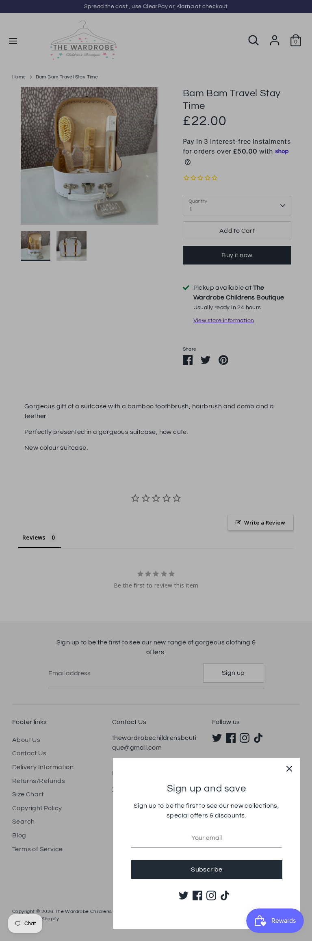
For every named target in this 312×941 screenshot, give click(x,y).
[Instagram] (211, 895)
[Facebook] (197, 895)
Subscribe (207, 869)
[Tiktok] (225, 895)
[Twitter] (183, 895)
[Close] (289, 768)
